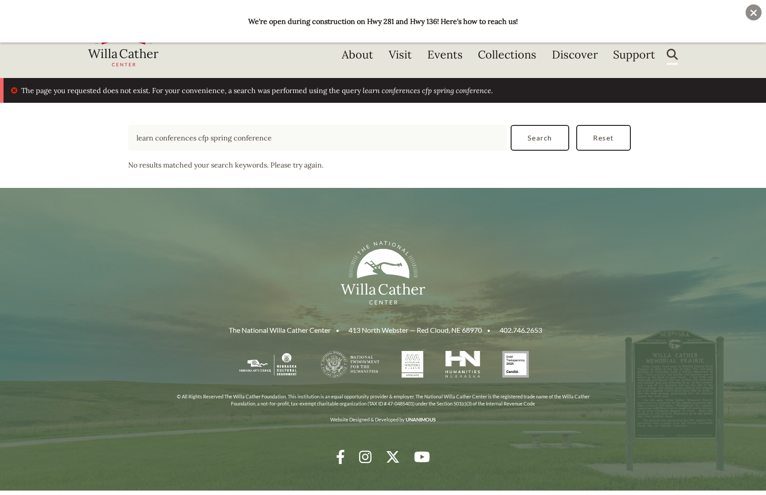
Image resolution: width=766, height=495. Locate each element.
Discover (575, 54)
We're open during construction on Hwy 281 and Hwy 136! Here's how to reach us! (383, 21)
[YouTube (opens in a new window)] (422, 456)
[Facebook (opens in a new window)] (340, 456)
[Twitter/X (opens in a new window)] (393, 456)
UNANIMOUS (421, 419)
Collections (507, 54)
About (357, 54)
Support (634, 54)
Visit (400, 54)
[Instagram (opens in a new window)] (365, 456)
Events (445, 54)
